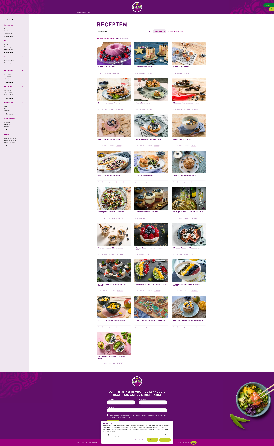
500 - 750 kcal (8, 95)
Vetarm (6, 126)
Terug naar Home (84, 12)
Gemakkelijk (7, 63)
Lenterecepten (8, 47)
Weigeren (152, 439)
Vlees (5, 106)
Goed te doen (8, 65)
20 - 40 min (7, 76)
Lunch (6, 31)
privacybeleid (126, 417)
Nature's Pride (193, 442)
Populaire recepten (10, 45)
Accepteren (165, 439)
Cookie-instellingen (140, 439)
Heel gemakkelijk (9, 61)
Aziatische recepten (10, 140)
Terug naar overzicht (176, 31)
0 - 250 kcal (7, 90)
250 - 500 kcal (8, 92)
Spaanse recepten (9, 142)
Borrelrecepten (8, 49)
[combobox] (124, 31)
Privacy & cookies (93, 442)
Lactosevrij (7, 124)
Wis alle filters (10, 20)
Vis (5, 108)
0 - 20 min (7, 74)
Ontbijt (6, 29)
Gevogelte (7, 110)
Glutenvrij (7, 122)
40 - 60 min (7, 79)
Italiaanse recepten (10, 138)
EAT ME (137, 7)
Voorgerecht (8, 33)
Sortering (158, 31)
